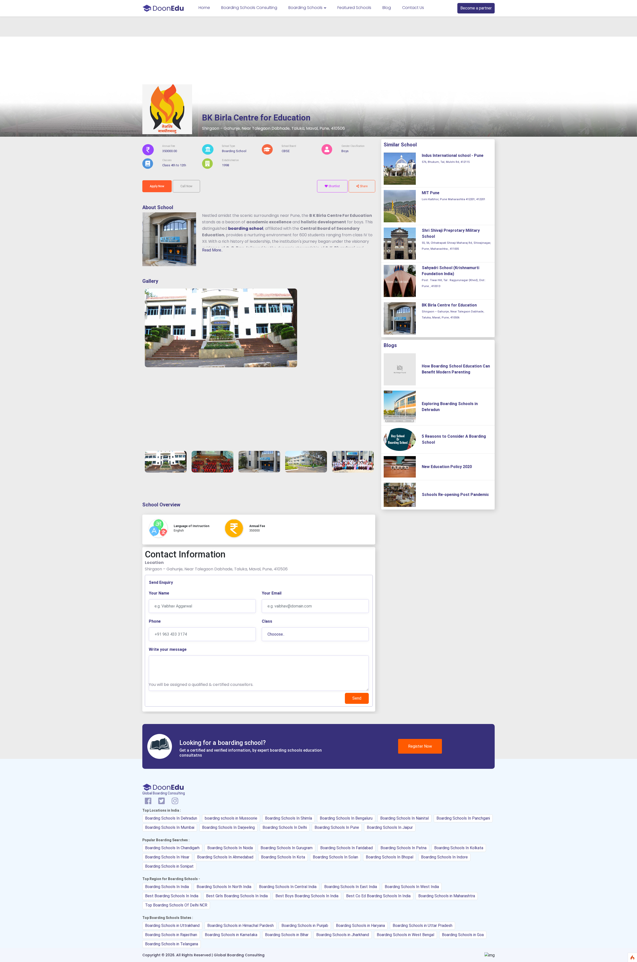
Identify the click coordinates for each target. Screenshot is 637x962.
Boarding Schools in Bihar (287, 934)
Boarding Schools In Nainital (404, 818)
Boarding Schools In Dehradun (171, 818)
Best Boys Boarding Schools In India (306, 896)
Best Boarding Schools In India (171, 896)
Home (204, 7)
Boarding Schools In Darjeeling (228, 827)
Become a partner (476, 8)
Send (356, 698)
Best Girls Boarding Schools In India (237, 896)
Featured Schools (354, 7)
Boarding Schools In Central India (288, 886)
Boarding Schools (305, 7)
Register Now (420, 746)
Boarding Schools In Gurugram (287, 847)
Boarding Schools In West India (412, 886)
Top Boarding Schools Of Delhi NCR (176, 905)
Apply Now (157, 186)
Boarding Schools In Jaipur (390, 827)
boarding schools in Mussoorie (231, 818)
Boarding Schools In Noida (230, 847)
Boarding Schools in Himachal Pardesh (240, 925)
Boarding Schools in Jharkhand (342, 934)
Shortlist (334, 186)
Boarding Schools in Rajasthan (171, 934)
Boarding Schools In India (167, 886)
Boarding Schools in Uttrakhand (172, 925)
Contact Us (413, 7)
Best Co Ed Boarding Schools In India (378, 896)
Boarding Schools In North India (224, 886)
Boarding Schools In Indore (444, 857)
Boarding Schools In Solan (335, 857)
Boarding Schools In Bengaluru (346, 818)
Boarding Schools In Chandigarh (172, 847)
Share (363, 186)
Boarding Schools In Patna (403, 847)
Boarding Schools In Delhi (285, 827)
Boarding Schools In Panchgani (463, 818)
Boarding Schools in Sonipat (169, 866)
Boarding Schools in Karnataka (231, 934)
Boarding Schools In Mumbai (169, 827)
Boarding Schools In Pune (337, 827)
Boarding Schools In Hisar (167, 857)
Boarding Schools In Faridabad (346, 847)
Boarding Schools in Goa (463, 934)
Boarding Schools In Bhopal (389, 857)
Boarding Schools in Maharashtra (446, 896)
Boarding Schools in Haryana (360, 925)
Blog (386, 7)
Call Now (186, 186)
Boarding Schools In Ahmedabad (225, 857)
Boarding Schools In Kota (283, 857)
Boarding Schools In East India (350, 886)
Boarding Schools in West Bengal (405, 934)
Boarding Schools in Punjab (304, 925)
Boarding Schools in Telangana (171, 944)
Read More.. (212, 250)
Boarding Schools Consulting (249, 7)
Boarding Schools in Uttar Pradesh (422, 925)
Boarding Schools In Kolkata (458, 847)
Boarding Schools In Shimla (288, 818)
